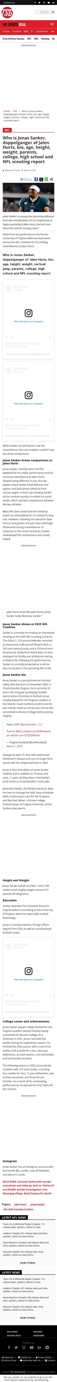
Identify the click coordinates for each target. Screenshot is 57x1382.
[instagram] (44, 3)
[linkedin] (53, 3)
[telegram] (47, 1347)
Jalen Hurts (20, 1204)
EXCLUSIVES (12, 1331)
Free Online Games (13, 38)
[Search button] (53, 12)
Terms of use (9, 1360)
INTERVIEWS (38, 1335)
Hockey (45, 38)
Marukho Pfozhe (12, 170)
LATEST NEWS (11, 1272)
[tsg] (15, 12)
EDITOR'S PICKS (14, 1335)
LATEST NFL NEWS (14, 1217)
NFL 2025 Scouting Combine (18, 1209)
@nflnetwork (43, 731)
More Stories (27, 1262)
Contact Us (8, 2)
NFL (36, 38)
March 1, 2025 (14, 746)
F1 (32, 31)
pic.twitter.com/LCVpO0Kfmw (23, 735)
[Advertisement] (28, 76)
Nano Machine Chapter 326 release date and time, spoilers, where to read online (26, 1244)
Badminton (42, 31)
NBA (26, 31)
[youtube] (49, 3)
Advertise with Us (31, 1360)
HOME (6, 111)
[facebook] (35, 3)
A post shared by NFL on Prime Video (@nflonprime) (30, 436)
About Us (9, 1357)
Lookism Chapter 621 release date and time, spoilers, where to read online (25, 1235)
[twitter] (39, 3)
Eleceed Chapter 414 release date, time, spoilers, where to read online (23, 1253)
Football (16, 31)
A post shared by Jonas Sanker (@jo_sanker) (28, 354)
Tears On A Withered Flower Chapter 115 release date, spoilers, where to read (24, 1226)
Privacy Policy (44, 1357)
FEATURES (37, 1331)
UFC (29, 38)
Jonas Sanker (37, 1204)
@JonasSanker (28, 724)
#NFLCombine (24, 731)
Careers (51, 1360)
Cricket (6, 31)
